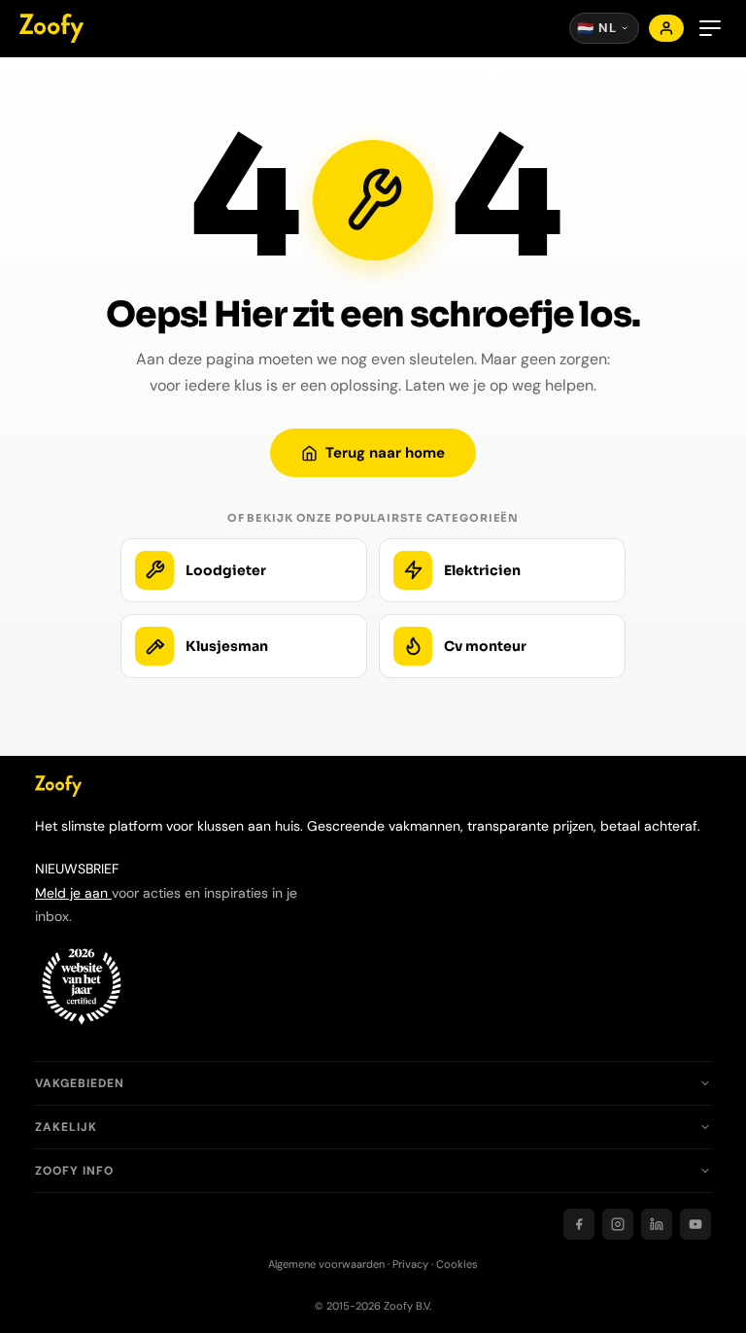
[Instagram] (617, 1224)
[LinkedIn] (656, 1224)
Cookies (457, 1264)
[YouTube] (695, 1224)
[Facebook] (578, 1224)
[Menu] (710, 28)
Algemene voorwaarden (326, 1264)
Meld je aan (73, 893)
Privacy (410, 1264)
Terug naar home (385, 452)
